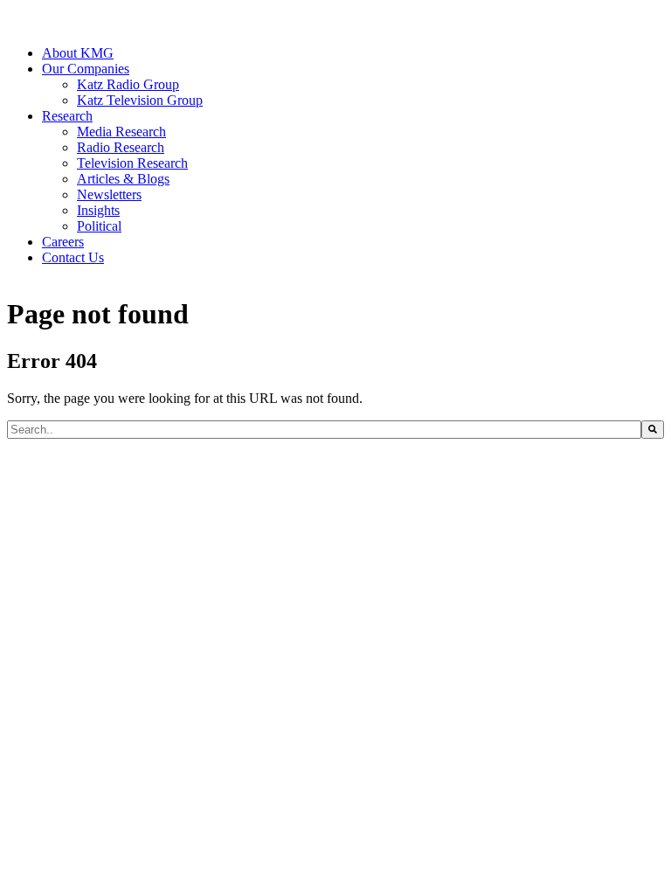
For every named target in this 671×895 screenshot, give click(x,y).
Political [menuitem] (99, 226)
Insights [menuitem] (98, 210)
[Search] (652, 429)
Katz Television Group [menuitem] (140, 100)
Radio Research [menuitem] (120, 147)
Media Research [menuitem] (121, 131)
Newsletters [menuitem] (109, 194)
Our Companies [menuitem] (85, 68)
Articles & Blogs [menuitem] (123, 178)
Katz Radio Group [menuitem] (128, 84)
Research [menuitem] (67, 115)
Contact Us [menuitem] (73, 257)
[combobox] (324, 429)
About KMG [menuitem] (78, 52)
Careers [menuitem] (63, 241)
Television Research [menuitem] (132, 163)
